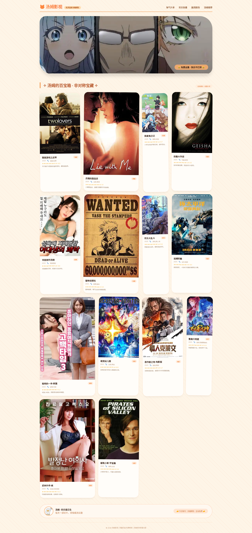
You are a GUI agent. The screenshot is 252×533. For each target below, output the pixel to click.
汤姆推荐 (208, 7)
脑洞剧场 (195, 7)
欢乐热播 (183, 7)
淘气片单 (170, 7)
